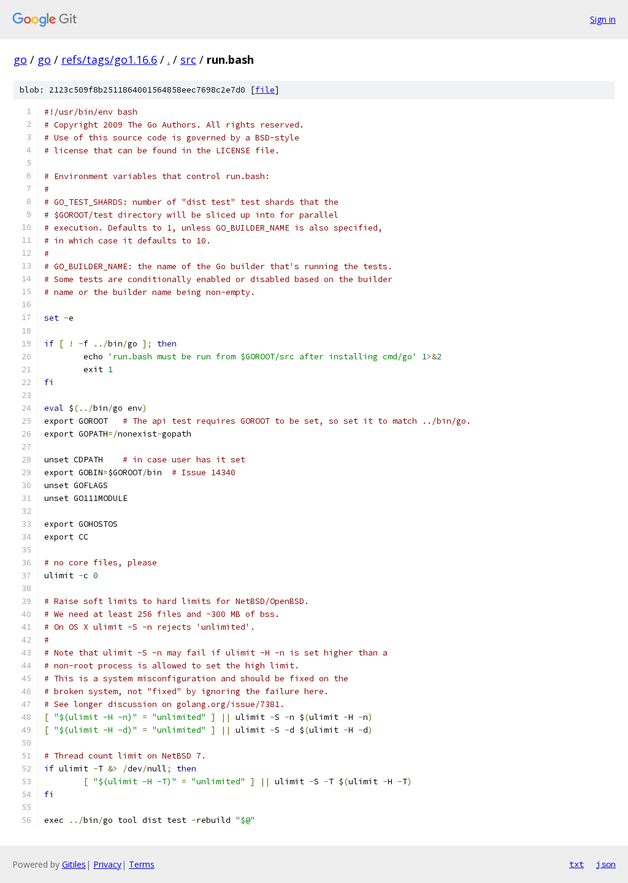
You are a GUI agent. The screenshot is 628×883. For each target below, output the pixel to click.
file (265, 90)
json (606, 864)
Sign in (603, 19)
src (188, 59)
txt (576, 864)
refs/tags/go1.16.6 (109, 59)
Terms (142, 864)
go (20, 59)
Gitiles (74, 864)
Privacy (107, 864)
